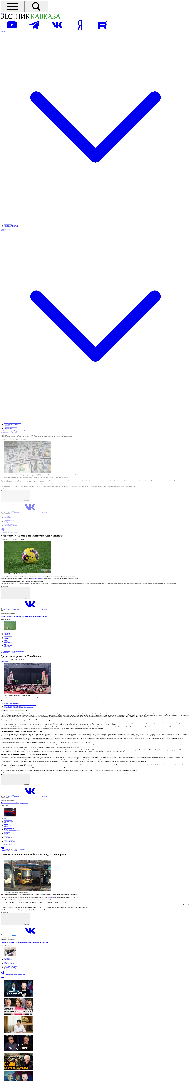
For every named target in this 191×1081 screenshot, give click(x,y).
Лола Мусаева (4, 661)
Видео (22, 431)
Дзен (3, 512)
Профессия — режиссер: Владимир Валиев (14, 803)
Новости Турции (8, 634)
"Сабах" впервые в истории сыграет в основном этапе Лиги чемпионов (24, 616)
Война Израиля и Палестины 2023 (12, 423)
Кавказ (5, 834)
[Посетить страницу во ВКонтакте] (57, 30)
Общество (6, 518)
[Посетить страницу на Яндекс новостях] (80, 30)
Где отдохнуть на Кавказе (10, 427)
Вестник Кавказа (5, 432)
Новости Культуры (8, 821)
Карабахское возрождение (7, 431)
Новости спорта (8, 636)
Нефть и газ (7, 425)
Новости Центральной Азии (11, 226)
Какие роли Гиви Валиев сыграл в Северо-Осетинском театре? (20, 705)
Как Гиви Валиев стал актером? (12, 703)
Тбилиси (6, 833)
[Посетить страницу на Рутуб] (102, 30)
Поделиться (26, 500)
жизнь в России (8, 844)
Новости (9, 512)
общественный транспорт (10, 966)
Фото (19, 431)
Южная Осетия (7, 825)
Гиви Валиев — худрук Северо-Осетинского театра (17, 706)
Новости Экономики (9, 520)
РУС (2, 13)
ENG (4, 13)
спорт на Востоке (8, 645)
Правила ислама (8, 428)
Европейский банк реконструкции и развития (15, 522)
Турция (5, 640)
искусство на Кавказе (9, 841)
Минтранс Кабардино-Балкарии (12, 969)
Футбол (5, 637)
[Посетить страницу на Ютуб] (12, 30)
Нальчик (6, 836)
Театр (5, 822)
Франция (6, 638)
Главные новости (8, 224)
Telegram (16, 512)
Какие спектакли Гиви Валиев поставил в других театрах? (18, 707)
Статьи (8, 229)
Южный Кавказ (8, 837)
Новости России (8, 820)
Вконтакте (44, 512)
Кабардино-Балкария (9, 828)
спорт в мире (7, 646)
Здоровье (26, 431)
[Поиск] (36, 6)
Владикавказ (7, 832)
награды (6, 842)
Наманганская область (9, 524)
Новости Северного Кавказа (11, 225)
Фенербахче (7, 641)
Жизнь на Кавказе (8, 840)
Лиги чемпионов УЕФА (37, 578)
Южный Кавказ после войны (11, 424)
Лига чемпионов (8, 642)
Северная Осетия (8, 829)
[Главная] (30, 18)
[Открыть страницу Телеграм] (34, 30)
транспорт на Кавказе (9, 967)
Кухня (30, 431)
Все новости (14, 432)
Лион (5, 644)
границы (6, 838)
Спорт (15, 431)
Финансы (6, 521)
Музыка (6, 826)
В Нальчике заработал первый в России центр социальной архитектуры (24, 942)
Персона (6, 824)
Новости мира (7, 517)
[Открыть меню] (12, 6)
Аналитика (3, 229)
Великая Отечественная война (11, 830)
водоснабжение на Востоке (10, 525)
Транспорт (6, 962)
